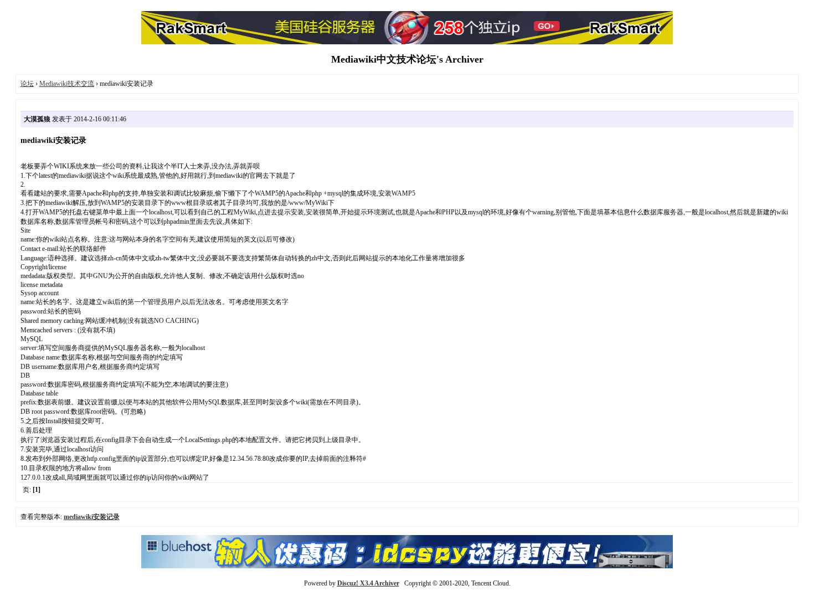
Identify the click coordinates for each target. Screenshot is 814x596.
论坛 (27, 84)
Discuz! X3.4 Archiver (368, 583)
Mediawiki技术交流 (66, 84)
